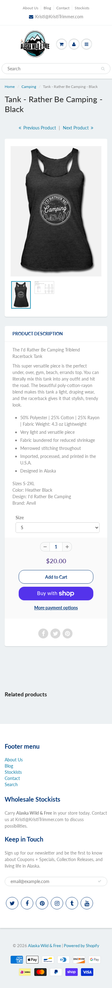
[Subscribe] (99, 881)
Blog (47, 8)
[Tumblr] (72, 903)
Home (10, 86)
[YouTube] (87, 903)
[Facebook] (27, 903)
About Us (30, 8)
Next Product (76, 127)
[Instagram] (57, 903)
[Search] (103, 69)
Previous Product (39, 127)
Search (11, 784)
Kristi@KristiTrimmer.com (59, 16)
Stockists (82, 8)
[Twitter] (12, 903)
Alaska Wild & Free (44, 945)
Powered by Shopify (81, 945)
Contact (62, 8)
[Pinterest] (42, 903)
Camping (28, 86)
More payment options (56, 607)
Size (20, 517)
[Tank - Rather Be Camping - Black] (56, 211)
